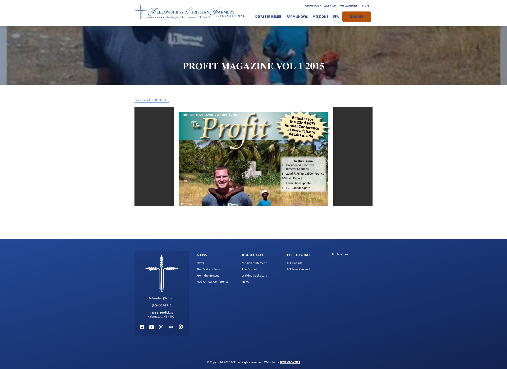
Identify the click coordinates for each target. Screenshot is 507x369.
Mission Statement (254, 263)
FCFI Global (299, 254)
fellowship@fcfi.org (161, 298)
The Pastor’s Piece (208, 269)
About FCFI (312, 5)
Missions (320, 16)
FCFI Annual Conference (213, 281)
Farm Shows (297, 16)
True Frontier (290, 362)
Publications (348, 5)
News (202, 254)
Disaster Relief (268, 16)
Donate (356, 16)
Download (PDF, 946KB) (151, 100)
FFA (336, 16)
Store (366, 5)
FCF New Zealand (298, 269)
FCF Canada (294, 263)
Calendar (330, 5)
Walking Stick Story (254, 275)
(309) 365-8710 (161, 305)
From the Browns (208, 275)
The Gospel (249, 269)
